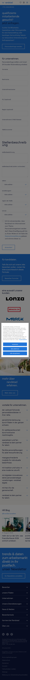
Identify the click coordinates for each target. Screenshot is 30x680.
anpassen (15, 344)
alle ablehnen (15, 349)
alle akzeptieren (15, 353)
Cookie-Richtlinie (23, 339)
